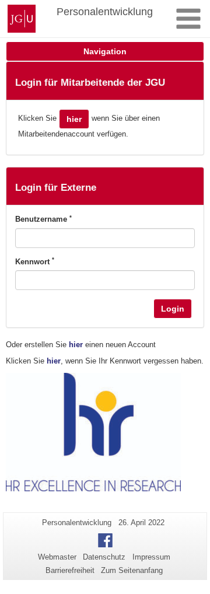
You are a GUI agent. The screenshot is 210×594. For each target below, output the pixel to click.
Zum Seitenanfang (132, 570)
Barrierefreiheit (70, 570)
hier (74, 119)
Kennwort (34, 261)
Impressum (151, 557)
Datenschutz (104, 557)
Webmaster (57, 557)
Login (172, 308)
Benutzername (43, 218)
